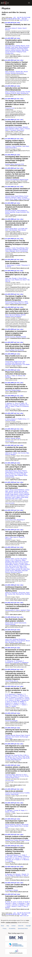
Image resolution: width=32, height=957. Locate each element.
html (18, 60)
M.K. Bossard (16, 874)
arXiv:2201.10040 (9, 482)
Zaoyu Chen (8, 776)
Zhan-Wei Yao (9, 755)
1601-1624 (24, 18)
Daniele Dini (17, 303)
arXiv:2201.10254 (9, 789)
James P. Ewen (9, 303)
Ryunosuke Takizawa (16, 572)
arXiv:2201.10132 (9, 617)
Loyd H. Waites (16, 497)
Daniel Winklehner (19, 489)
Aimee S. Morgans (10, 454)
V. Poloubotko (21, 903)
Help (7, 925)
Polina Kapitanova (22, 210)
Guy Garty (8, 28)
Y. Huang (7, 905)
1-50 (14, 17)
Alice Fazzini (12, 566)
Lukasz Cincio (9, 199)
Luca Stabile (26, 364)
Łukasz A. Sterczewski (22, 824)
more (25, 20)
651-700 (19, 17)
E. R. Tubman (15, 858)
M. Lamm (13, 902)
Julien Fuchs (23, 567)
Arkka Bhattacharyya (11, 470)
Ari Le (21, 561)
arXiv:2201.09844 (9, 168)
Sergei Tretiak (18, 199)
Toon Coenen (15, 737)
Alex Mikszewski (16, 363)
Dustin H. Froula (14, 567)
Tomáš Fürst (8, 793)
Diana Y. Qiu (26, 279)
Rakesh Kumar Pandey (11, 840)
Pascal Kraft (20, 48)
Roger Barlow (14, 494)
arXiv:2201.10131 (9, 602)
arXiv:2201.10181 (9, 686)
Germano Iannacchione (17, 73)
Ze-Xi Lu (15, 756)
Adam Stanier (15, 561)
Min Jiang (12, 758)
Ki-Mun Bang (24, 497)
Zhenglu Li (15, 278)
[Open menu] (29, 3)
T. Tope (27, 903)
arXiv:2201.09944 (9, 294)
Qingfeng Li (15, 249)
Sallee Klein (26, 569)
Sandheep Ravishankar (19, 639)
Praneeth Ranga (18, 472)
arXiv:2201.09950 (9, 329)
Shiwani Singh (9, 622)
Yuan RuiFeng (9, 681)
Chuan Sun (19, 758)
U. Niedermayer (9, 265)
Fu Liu (22, 776)
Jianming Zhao (20, 594)
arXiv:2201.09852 (9, 186)
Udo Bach (11, 642)
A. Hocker (19, 902)
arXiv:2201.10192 (9, 713)
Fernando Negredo (10, 48)
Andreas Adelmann (10, 496)
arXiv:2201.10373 (9, 894)
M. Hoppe (22, 810)
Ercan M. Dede (15, 93)
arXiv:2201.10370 (9, 882)
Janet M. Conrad (13, 491)
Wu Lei (16, 681)
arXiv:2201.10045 (9, 529)
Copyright (28, 925)
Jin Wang (7, 759)
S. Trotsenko (15, 704)
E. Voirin (27, 905)
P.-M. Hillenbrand (10, 694)
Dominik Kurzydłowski (11, 720)
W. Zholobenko (24, 406)
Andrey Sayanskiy (10, 212)
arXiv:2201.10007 (9, 413)
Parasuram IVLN (19, 164)
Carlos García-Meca (11, 147)
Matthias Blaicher (20, 45)
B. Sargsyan (15, 662)
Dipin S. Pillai (9, 537)
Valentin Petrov (18, 826)
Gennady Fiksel (23, 563)
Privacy (4, 928)
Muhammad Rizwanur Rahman (14, 301)
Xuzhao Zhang (9, 826)
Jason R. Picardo (18, 537)
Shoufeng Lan (24, 93)
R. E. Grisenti (9, 698)
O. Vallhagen (8, 810)
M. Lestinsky (25, 698)
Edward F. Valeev (16, 197)
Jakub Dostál (14, 794)
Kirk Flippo (20, 566)
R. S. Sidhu (21, 703)
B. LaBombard (21, 404)
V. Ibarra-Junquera (10, 419)
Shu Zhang (23, 558)
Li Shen (25, 301)
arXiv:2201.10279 (9, 803)
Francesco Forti (9, 108)
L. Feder (12, 375)
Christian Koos (9, 53)
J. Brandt (23, 874)
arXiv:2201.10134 (9, 647)
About (2, 925)
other (18, 22)
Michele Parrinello (21, 337)
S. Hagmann (19, 694)
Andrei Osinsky (9, 475)
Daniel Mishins (21, 496)
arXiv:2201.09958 (9, 354)
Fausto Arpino (9, 361)
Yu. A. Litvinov (9, 700)
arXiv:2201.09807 (9, 38)
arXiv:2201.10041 (9, 510)
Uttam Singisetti (18, 475)
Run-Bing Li (8, 756)
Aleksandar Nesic (10, 45)
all (27, 20)
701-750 (24, 17)
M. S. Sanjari (14, 703)
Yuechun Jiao (11, 594)
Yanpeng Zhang (9, 777)
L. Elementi (14, 905)
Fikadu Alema (9, 472)
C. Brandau (21, 695)
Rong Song (22, 592)
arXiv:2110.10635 (10, 503)
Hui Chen (15, 563)
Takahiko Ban (19, 71)
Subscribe (20, 925)
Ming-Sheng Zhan (16, 759)
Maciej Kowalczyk (10, 824)
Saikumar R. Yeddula (11, 453)
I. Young (7, 906)
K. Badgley (21, 905)
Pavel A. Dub (26, 199)
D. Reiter (17, 406)
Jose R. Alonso (9, 489)
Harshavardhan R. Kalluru (12, 610)
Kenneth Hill (19, 569)
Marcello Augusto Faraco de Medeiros (15, 315)
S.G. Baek (21, 403)
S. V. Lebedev (9, 861)
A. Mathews (8, 403)
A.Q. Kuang (13, 404)
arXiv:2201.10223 (9, 765)
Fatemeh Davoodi (10, 735)
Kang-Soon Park (9, 498)
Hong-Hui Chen (18, 755)
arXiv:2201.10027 (9, 445)
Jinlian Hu (8, 592)
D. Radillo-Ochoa (21, 419)
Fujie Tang (8, 278)
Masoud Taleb (20, 735)
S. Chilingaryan (24, 662)
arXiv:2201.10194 (9, 727)
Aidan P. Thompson (10, 130)
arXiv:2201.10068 (9, 585)
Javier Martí (25, 146)
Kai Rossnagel (24, 737)
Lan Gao (17, 558)
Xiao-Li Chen (21, 756)
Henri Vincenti (22, 230)
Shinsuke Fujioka (10, 569)
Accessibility (12, 928)
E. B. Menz (17, 700)
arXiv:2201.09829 (9, 119)
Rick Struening (24, 249)
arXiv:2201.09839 (9, 154)
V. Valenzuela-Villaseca (11, 855)
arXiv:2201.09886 (9, 219)
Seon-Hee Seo (23, 491)
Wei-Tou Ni (26, 758)
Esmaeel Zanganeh (10, 210)
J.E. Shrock (19, 375)
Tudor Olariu (14, 47)
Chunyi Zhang (22, 278)
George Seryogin (21, 473)
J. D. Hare (23, 858)
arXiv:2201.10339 (9, 845)
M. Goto (7, 407)
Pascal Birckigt (20, 248)
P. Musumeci (24, 265)
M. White (7, 902)
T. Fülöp (12, 812)
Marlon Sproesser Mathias (12, 314)
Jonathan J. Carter (10, 248)
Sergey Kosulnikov (21, 212)
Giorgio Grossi (18, 361)
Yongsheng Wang (10, 774)
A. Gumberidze (17, 698)
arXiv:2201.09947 (9, 307)
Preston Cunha (20, 91)
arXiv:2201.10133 (9, 629)
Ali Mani (18, 438)
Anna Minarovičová (18, 793)
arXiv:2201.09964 (9, 370)
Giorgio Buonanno (17, 364)
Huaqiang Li (14, 592)
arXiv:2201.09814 (9, 60)
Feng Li (17, 777)
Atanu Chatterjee (10, 71)
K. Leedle (17, 265)
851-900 (8, 18)
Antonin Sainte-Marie (11, 228)
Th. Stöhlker (12, 706)
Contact (13, 925)
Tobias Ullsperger (10, 251)
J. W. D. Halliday (17, 856)
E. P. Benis (15, 695)
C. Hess (24, 906)
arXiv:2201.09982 (9, 382)
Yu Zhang (24, 197)
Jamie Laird (8, 639)
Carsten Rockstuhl (10, 51)
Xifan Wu (7, 281)
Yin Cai (26, 776)
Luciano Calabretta (24, 494)
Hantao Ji (8, 560)
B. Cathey (11, 875)
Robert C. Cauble (19, 564)
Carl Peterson (12, 473)
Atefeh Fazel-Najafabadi (12, 179)
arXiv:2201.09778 (9, 22)
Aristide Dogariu (16, 390)
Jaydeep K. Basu (25, 610)
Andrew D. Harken (17, 28)
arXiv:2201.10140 (9, 669)
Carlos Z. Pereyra (25, 128)
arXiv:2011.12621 (9, 780)
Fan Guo (26, 561)
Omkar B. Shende (10, 438)
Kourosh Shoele (19, 350)
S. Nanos (7, 701)
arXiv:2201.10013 (9, 429)
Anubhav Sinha (9, 164)
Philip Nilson (18, 570)
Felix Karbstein (13, 230)
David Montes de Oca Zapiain (13, 127)
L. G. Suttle (22, 855)
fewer (21, 20)
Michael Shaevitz (19, 492)
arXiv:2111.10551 (9, 441)
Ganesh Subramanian (20, 622)
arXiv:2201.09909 (9, 238)
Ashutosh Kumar (9, 196)
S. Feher (18, 906)
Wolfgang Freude (21, 51)
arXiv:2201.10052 (9, 547)
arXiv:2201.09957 (9, 342)
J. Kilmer (13, 903)
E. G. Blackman (24, 859)
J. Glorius (26, 697)
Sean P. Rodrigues (10, 91)
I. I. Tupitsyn (22, 704)
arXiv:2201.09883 (9, 203)
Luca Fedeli (21, 228)
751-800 (28, 17)
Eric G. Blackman (16, 560)
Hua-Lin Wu (12, 519)
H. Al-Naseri (8, 890)
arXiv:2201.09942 (9, 270)
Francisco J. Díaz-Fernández (13, 146)
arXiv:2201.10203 (9, 743)
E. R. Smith (25, 303)
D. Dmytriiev (12, 697)
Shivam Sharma (22, 470)
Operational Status (23, 928)
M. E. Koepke (16, 859)
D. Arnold (25, 902)
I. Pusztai (15, 810)
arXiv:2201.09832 (9, 138)
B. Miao (7, 375)
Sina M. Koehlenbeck (22, 251)
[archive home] (5, 3)
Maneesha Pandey (24, 840)
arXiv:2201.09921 (9, 259)
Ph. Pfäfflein (21, 701)
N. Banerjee (8, 874)
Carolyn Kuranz (9, 570)
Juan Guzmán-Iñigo (23, 453)
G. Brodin (15, 890)
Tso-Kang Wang (9, 350)
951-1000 (17, 18)
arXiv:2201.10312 (9, 819)
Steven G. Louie (9, 279)
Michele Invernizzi (10, 337)
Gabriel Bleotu (9, 564)
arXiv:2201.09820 (9, 86)
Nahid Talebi (8, 738)
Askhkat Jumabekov (10, 640)
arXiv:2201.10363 (9, 866)
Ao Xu (7, 519)
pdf (15, 22)
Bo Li (25, 774)
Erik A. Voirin (18, 498)
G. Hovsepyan (18, 661)
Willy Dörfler (25, 50)
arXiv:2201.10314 (9, 834)
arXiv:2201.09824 (9, 98)
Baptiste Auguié (24, 179)
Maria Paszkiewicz (24, 47)
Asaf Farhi (8, 390)
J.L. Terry (15, 403)
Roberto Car (18, 279)
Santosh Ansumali (10, 624)
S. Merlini (25, 856)
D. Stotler (11, 406)
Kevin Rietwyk (21, 640)
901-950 (13, 18)
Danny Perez (20, 130)
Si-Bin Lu (25, 755)
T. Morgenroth (24, 700)
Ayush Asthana (19, 196)
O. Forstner (19, 697)
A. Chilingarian (9, 661)
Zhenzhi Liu (16, 776)
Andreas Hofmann (16, 50)
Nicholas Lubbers (14, 128)
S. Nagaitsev (17, 875)
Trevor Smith (18, 642)
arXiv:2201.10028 (9, 463)
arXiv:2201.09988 (9, 395)
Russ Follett (8, 563)
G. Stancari (25, 875)
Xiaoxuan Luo (20, 774)
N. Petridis (14, 701)
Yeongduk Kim (9, 492)
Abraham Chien (9, 558)
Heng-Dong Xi (21, 519)
